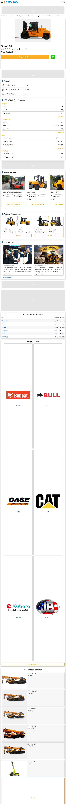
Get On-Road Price (13, 204)
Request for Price (25, 57)
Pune (3, 324)
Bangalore (4, 330)
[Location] (64, 2)
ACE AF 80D (31, 192)
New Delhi (4, 321)
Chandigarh (5, 327)
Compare (17, 235)
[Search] (61, 2)
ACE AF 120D (55, 192)
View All (4, 209)
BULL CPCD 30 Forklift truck (12, 192)
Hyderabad (5, 336)
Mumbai (4, 333)
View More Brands (33, 664)
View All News (7, 277)
